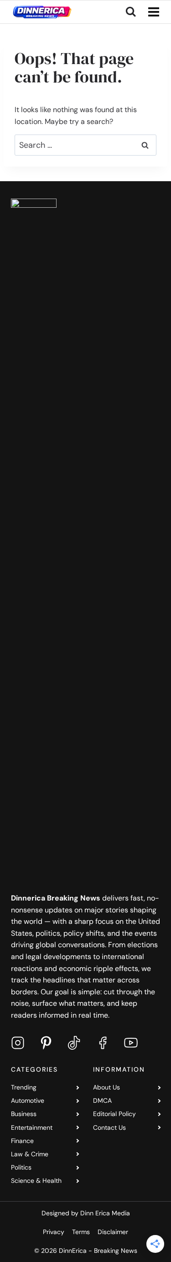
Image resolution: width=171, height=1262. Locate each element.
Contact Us (109, 1127)
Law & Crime (29, 1154)
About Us (106, 1087)
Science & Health (36, 1180)
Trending (23, 1087)
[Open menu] (152, 12)
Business (23, 1114)
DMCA (102, 1100)
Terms (81, 1232)
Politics (21, 1167)
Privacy (53, 1232)
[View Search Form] (130, 12)
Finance (22, 1141)
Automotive (27, 1100)
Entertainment (31, 1127)
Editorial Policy (114, 1114)
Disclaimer (113, 1232)
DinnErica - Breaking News (98, 1250)
